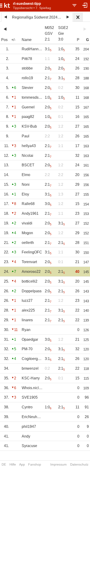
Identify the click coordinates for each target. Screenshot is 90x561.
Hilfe (12, 464)
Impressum (58, 464)
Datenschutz (79, 464)
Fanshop (34, 464)
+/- (13, 40)
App (22, 464)
